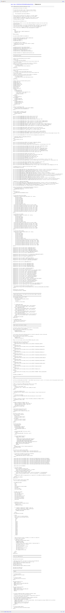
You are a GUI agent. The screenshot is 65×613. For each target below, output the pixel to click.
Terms (10, 611)
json (63, 611)
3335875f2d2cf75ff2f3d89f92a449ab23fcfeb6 (24, 4)
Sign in (63, 1)
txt (61, 611)
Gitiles (5, 611)
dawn (12, 4)
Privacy (8, 611)
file (29, 6)
